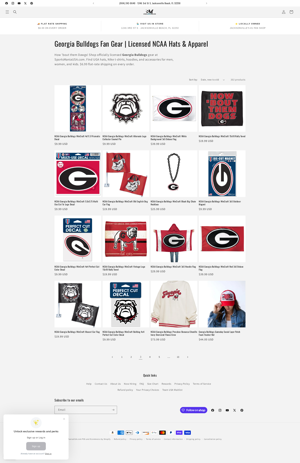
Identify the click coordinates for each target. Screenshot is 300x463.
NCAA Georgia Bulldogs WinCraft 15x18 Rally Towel (222, 136)
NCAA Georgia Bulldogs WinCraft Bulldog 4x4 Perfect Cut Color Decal (123, 333)
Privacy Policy (182, 383)
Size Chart (153, 383)
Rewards (166, 383)
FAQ (142, 383)
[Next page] (187, 357)
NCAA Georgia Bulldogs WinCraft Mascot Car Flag (77, 331)
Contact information (173, 439)
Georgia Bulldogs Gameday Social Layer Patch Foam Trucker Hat (219, 333)
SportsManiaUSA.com (72, 439)
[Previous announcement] (93, 3)
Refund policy (125, 389)
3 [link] (140, 357)
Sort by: (193, 79)
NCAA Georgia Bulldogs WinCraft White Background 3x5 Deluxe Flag (169, 138)
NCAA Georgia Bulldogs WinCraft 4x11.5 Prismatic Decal (77, 138)
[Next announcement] (206, 3)
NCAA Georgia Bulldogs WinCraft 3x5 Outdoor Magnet (220, 203)
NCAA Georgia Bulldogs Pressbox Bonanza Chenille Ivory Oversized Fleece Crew (174, 333)
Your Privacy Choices (147, 389)
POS (84, 439)
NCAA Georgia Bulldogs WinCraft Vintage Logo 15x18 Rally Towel (124, 268)
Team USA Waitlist (172, 389)
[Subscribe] (113, 410)
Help (88, 383)
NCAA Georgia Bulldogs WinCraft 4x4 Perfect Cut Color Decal (77, 268)
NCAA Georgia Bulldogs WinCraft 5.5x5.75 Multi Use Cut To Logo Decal (76, 203)
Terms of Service (202, 383)
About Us (115, 383)
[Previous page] (112, 357)
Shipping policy (193, 439)
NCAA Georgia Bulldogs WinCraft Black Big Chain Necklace (173, 203)
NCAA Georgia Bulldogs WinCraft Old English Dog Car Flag (125, 203)
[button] (7, 12)
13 (178, 356)
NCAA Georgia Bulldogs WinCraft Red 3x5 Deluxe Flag (221, 268)
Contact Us (101, 383)
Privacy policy (136, 439)
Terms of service (153, 439)
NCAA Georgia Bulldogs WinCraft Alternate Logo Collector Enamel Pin (125, 138)
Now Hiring (130, 383)
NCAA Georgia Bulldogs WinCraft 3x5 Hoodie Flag (173, 266)
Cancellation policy (213, 439)
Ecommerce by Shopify (100, 439)
